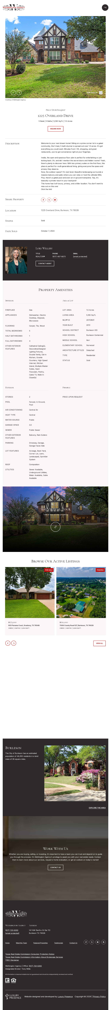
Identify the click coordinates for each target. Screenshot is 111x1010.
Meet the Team (21, 943)
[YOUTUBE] (97, 942)
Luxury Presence (65, 996)
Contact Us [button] (55, 867)
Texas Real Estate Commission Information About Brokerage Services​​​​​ (34, 957)
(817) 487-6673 (59, 256)
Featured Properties (40, 943)
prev (13, 92)
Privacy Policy (99, 996)
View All (99, 643)
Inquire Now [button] (55, 129)
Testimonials (58, 943)
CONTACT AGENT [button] (45, 263)
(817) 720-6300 (11, 930)
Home (7, 943)
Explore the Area (97, 808)
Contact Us (73, 943)
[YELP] (92, 942)
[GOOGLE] (103, 942)
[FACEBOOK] (86, 942)
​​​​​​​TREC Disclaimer (12, 960)
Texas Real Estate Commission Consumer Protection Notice (29, 954)
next (19, 92)
